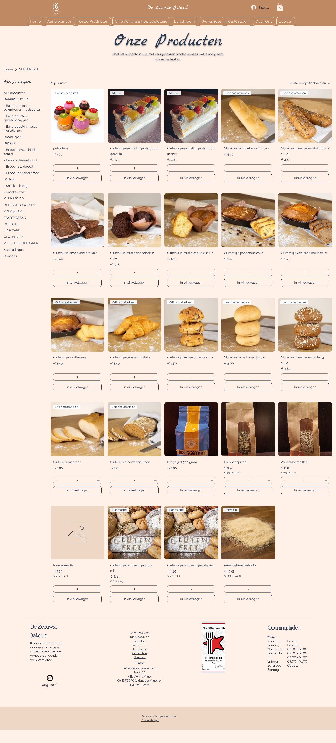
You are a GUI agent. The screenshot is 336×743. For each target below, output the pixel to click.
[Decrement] (56, 168)
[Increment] (98, 168)
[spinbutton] (77, 168)
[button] (279, 7)
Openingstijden (283, 627)
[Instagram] (50, 678)
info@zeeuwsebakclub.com (140, 668)
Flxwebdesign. (150, 720)
